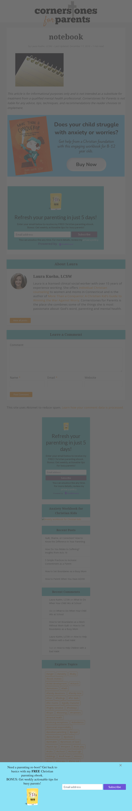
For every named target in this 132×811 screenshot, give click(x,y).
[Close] (124, 765)
